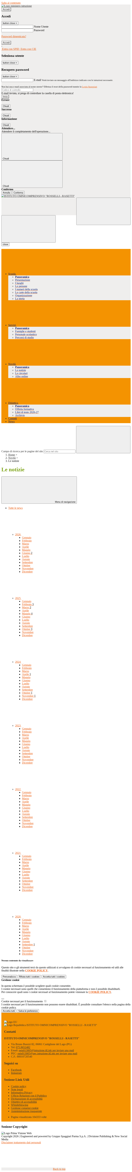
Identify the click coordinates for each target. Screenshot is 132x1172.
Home (11, 454)
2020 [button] (18, 916)
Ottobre (26, 565)
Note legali (17, 1089)
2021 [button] (18, 852)
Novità (12, 457)
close (5, 244)
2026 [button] (18, 534)
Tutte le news (15, 507)
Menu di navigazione (64, 502)
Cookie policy (18, 1086)
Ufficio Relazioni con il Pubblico (29, 1095)
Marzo (25, 543)
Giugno (27, 553)
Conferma (18, 192)
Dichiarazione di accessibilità (26, 1098)
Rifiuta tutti (29, 976)
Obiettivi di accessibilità (24, 1101)
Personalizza (9, 976)
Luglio (25, 556)
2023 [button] (18, 725)
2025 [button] (18, 598)
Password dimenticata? (13, 36)
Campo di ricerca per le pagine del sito (22, 451)
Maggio (26, 549)
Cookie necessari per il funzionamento (22, 1001)
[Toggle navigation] (28, 229)
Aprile (25, 546)
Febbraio (27, 540)
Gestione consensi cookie (24, 1108)
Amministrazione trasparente (26, 1111)
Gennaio (26, 537)
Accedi (6, 9)
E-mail (37, 80)
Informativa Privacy (21, 1092)
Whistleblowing (19, 1104)
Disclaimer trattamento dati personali (21, 1142)
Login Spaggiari (89, 86)
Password (39, 30)
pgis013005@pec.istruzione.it (47, 1053)
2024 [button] (18, 661)
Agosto (26, 559)
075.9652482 (23, 1047)
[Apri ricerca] (103, 211)
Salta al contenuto (11, 2)
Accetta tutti (54, 976)
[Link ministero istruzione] (16, 5)
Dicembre (27, 571)
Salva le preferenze (28, 1011)
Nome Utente (41, 26)
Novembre (28, 568)
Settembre (27, 562)
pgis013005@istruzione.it (46, 1050)
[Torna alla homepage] (66, 196)
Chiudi (6, 106)
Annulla (6, 192)
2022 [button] (18, 789)
